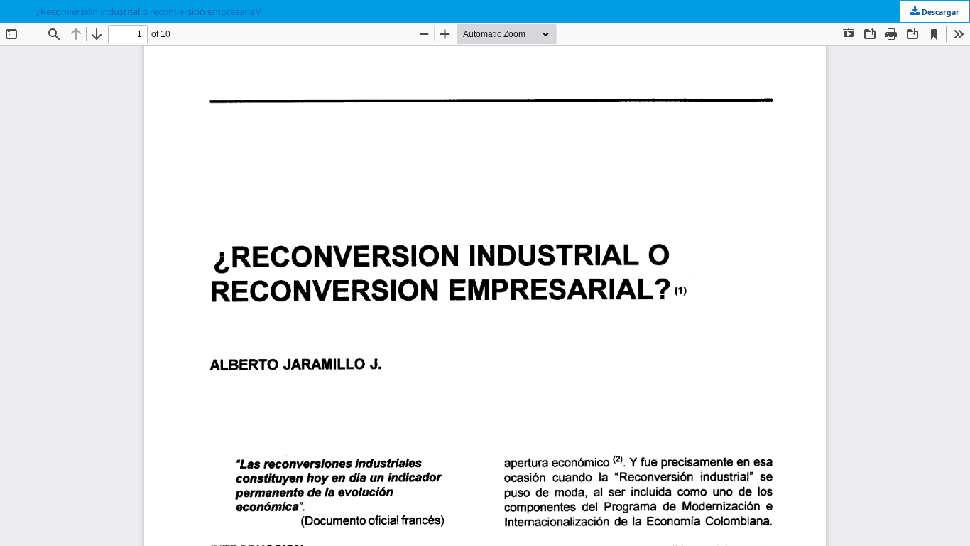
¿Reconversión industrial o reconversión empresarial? (148, 11)
